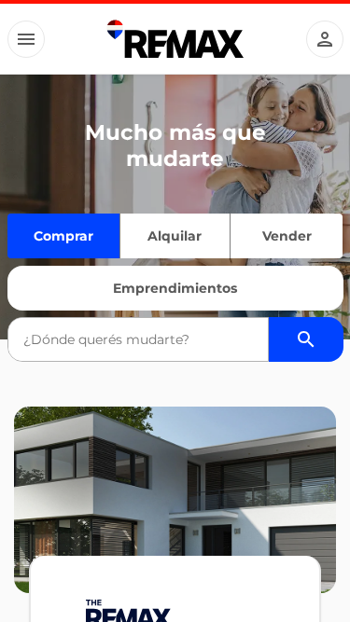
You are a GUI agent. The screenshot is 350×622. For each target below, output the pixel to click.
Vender (287, 236)
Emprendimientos (175, 288)
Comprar (63, 236)
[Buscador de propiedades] (306, 339)
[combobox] (138, 339)
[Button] (26, 39)
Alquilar (174, 236)
